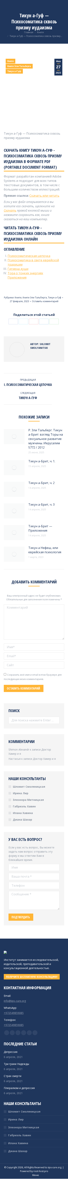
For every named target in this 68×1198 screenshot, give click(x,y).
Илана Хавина (23, 813)
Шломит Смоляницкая (29, 786)
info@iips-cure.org (15, 1001)
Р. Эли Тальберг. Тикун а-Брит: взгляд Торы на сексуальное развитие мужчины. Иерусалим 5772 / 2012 (45, 439)
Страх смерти (12, 1076)
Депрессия (10, 1052)
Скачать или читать (44, 196)
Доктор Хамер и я (44, 759)
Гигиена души (18, 269)
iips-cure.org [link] (54, 1167)
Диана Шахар (22, 819)
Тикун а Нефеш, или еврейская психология (44, 550)
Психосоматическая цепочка (29, 256)
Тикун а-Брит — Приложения (40, 528)
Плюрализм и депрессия (19, 1088)
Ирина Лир (20, 793)
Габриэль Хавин (24, 806)
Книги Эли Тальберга (19, 66)
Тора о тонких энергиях (25, 273)
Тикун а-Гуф (14, 71)
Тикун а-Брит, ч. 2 (41, 483)
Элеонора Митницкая (28, 800)
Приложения (17, 277)
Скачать (10, 210)
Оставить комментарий (45, 301)
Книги (10, 61)
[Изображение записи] (14, 436)
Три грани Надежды (16, 1064)
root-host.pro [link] (40, 1171)
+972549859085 (14, 1013)
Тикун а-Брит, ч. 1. (41, 461)
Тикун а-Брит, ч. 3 (41, 504)
